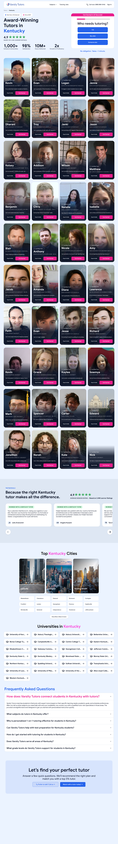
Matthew (95, 169)
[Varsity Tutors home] (15, 4)
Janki (65, 124)
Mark (8, 414)
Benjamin (11, 206)
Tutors (5, 10)
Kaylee (66, 372)
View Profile (10, 93)
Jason (93, 124)
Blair (8, 248)
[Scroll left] (8, 532)
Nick (92, 455)
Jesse (65, 331)
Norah (37, 455)
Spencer (39, 413)
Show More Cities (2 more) (59, 616)
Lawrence (96, 289)
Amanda (39, 289)
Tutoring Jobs (64, 4)
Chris (37, 206)
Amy (92, 248)
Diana (65, 290)
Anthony (39, 251)
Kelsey (9, 165)
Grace (37, 372)
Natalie (66, 207)
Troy (36, 124)
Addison (39, 165)
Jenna (93, 83)
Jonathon (11, 455)
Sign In (109, 4)
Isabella (94, 206)
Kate (64, 455)
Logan (65, 83)
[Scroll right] (109, 532)
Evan (36, 83)
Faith (8, 331)
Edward (94, 413)
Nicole (65, 248)
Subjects (52, 4)
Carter (66, 413)
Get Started (22, 93)
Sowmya (95, 372)
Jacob (9, 289)
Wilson (66, 165)
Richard (94, 331)
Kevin (8, 83)
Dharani (10, 124)
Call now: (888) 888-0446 (97, 4)
